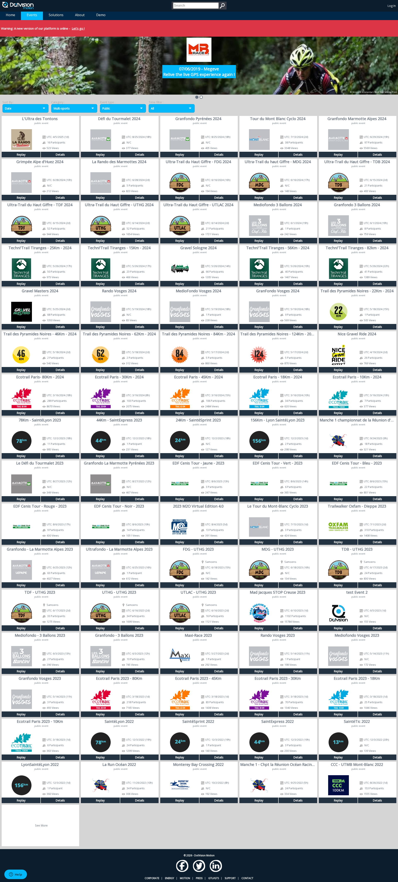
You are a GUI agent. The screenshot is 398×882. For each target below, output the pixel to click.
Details (60, 154)
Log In (392, 6)
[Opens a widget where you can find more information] (15, 875)
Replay (21, 154)
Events (32, 15)
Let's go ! (78, 28)
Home (10, 15)
